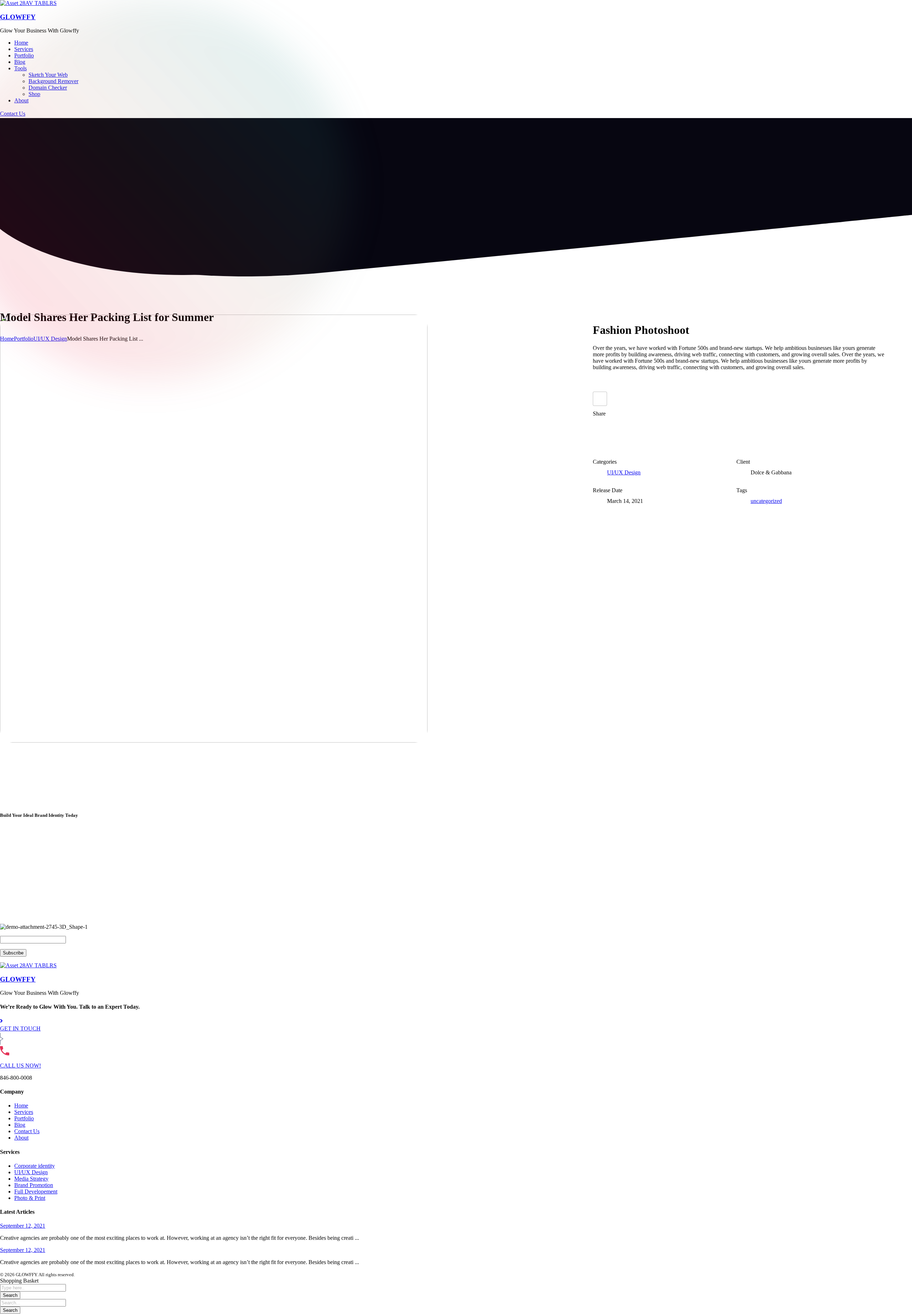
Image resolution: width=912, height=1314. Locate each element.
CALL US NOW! (20, 1066)
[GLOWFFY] (28, 3)
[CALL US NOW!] (4, 1053)
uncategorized (766, 501)
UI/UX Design (624, 472)
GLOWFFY (18, 17)
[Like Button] (600, 398)
